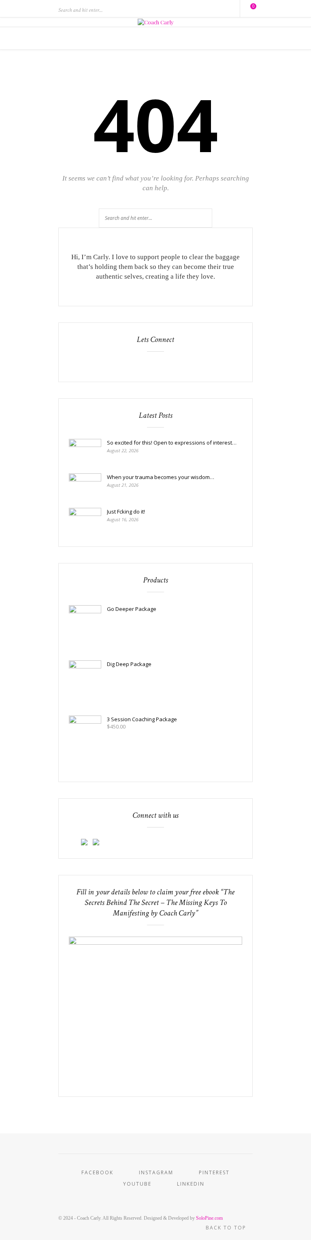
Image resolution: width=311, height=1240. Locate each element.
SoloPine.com (209, 1218)
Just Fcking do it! (126, 511)
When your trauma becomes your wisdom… (160, 477)
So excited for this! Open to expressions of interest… (171, 442)
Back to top (227, 1227)
